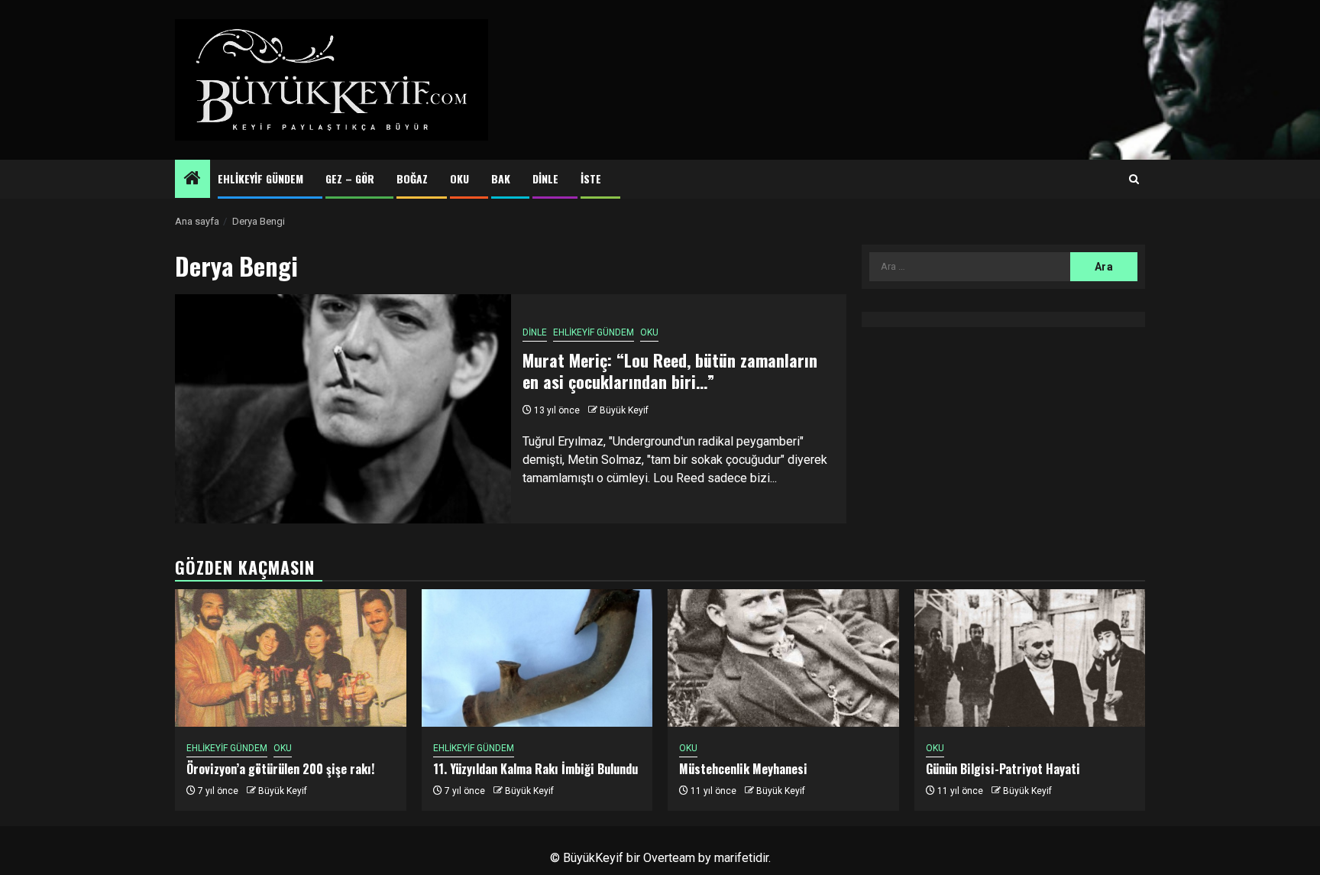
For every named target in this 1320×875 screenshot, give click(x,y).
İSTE (591, 178)
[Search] (1134, 179)
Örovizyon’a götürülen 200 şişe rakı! (280, 769)
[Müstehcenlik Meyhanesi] (783, 658)
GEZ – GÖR (349, 178)
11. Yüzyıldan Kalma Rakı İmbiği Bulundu (535, 769)
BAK (500, 178)
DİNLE (545, 178)
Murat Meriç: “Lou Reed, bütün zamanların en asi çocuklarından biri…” (669, 371)
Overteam (669, 858)
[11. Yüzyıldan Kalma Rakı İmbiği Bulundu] (537, 658)
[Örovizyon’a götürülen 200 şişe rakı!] (290, 658)
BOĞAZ (412, 178)
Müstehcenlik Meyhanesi (743, 769)
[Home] (192, 179)
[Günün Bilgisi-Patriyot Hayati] (1030, 658)
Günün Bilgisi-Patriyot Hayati (1003, 769)
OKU (459, 178)
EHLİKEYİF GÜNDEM (260, 178)
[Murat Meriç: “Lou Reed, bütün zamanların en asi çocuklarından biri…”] (343, 408)
